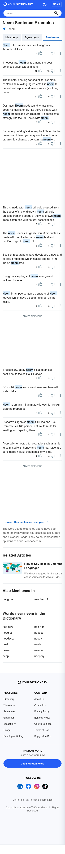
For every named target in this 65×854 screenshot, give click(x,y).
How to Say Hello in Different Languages (43, 566)
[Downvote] (52, 53)
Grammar (8, 717)
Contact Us (40, 705)
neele (37, 644)
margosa (8, 599)
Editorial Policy (42, 717)
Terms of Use (41, 730)
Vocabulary (9, 723)
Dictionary (8, 699)
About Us (39, 699)
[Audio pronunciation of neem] (5, 29)
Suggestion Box (42, 736)
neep (6, 656)
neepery (39, 656)
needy (38, 638)
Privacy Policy (41, 711)
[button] (45, 4)
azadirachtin (41, 599)
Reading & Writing (13, 736)
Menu (56, 4)
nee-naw (8, 627)
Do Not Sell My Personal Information (33, 799)
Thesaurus (9, 705)
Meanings (11, 37)
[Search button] (56, 13)
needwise (9, 638)
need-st (7, 633)
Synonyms (32, 37)
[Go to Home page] (18, 4)
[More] (60, 53)
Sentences (53, 37)
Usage (7, 730)
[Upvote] (40, 53)
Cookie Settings (42, 723)
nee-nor (39, 627)
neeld (6, 644)
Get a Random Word (32, 763)
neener (38, 650)
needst (38, 633)
